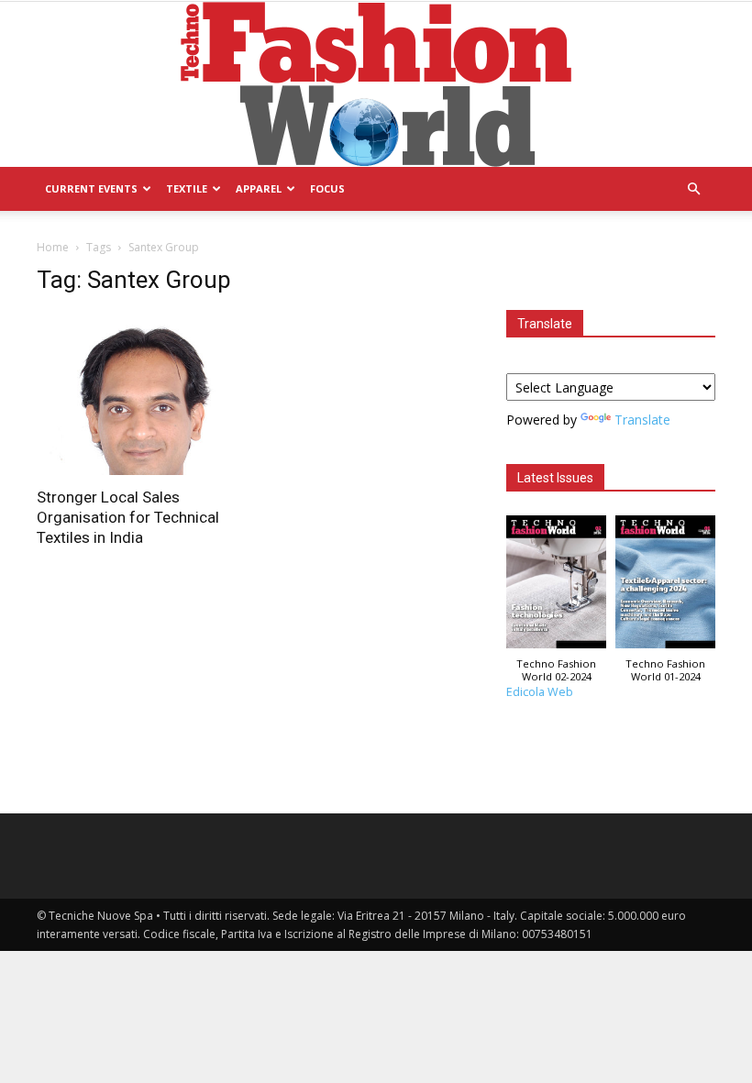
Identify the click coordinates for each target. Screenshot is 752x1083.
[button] (693, 189)
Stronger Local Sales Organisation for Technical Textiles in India (128, 517)
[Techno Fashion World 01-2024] (665, 586)
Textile (186, 188)
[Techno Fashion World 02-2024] (556, 586)
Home (53, 247)
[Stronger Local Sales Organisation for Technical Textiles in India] (141, 394)
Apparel (259, 188)
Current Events (91, 188)
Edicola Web (539, 692)
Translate (642, 419)
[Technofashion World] (376, 84)
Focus (327, 188)
